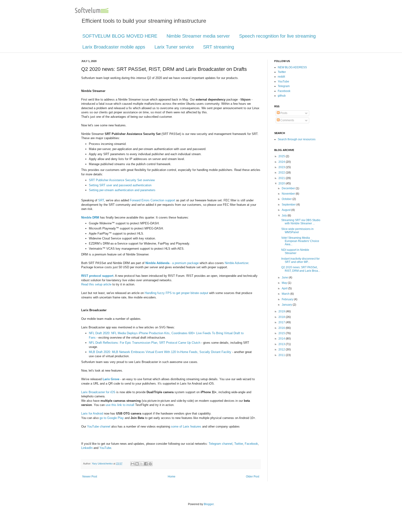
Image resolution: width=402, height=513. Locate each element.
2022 (282, 172)
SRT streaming (218, 46)
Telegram (284, 86)
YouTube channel (98, 426)
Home (171, 476)
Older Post (252, 476)
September (289, 204)
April (285, 288)
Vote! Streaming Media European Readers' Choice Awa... (300, 241)
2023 (282, 167)
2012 (282, 349)
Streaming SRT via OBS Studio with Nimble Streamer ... (300, 222)
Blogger (209, 504)
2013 (282, 344)
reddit (281, 76)
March (286, 293)
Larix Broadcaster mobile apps (113, 46)
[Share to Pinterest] (150, 463)
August (286, 210)
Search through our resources (296, 139)
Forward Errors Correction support (152, 200)
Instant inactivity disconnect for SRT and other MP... (300, 260)
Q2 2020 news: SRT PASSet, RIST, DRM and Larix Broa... (300, 269)
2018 (282, 317)
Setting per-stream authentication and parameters (122, 190)
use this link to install (120, 405)
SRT (101, 200)
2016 (282, 328)
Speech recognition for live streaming (277, 36)
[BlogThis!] (137, 463)
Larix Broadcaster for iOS (98, 392)
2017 (282, 322)
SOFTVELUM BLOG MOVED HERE (119, 36)
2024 (282, 161)
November (289, 193)
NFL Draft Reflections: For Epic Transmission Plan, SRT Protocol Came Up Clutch (144, 342)
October (287, 199)
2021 (282, 178)
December (289, 188)
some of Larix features (186, 426)
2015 (282, 333)
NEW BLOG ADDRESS (292, 67)
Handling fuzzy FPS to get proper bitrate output (176, 293)
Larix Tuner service (174, 46)
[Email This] (132, 463)
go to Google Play (112, 418)
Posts (283, 113)
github (282, 95)
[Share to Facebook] (146, 463)
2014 (282, 338)
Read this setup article (96, 284)
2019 (282, 311)
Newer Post (89, 476)
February (288, 299)
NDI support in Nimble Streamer (295, 251)
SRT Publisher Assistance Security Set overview (122, 180)
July (285, 215)
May (285, 282)
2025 (282, 156)
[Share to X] (141, 463)
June (285, 277)
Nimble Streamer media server (198, 36)
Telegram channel (220, 443)
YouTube (105, 448)
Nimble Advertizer (236, 263)
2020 (282, 183)
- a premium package (172, 263)
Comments (287, 120)
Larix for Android (92, 413)
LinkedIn (87, 448)
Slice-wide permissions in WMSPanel (297, 230)
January (287, 304)
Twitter (238, 443)
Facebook (251, 443)
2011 (282, 355)
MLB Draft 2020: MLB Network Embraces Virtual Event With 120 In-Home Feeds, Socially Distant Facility (160, 352)
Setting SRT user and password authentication (120, 185)
